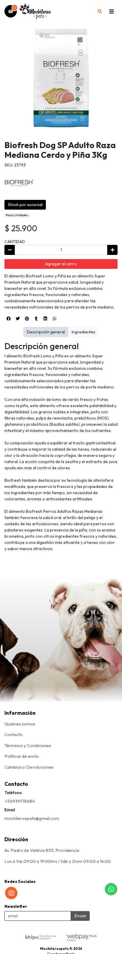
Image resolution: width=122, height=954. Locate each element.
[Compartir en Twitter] (18, 318)
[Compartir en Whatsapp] (54, 318)
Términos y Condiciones (27, 745)
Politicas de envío (21, 756)
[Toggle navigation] (111, 11)
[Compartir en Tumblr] (36, 318)
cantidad (14, 241)
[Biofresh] (19, 182)
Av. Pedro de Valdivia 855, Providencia (41, 850)
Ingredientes (83, 332)
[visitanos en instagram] (11, 893)
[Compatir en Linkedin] (45, 318)
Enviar (80, 915)
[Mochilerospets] (55, 11)
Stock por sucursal (25, 204)
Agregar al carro (61, 263)
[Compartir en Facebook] (8, 318)
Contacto (13, 734)
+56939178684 (19, 801)
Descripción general (46, 332)
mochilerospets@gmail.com (31, 818)
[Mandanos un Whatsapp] (111, 889)
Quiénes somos (19, 724)
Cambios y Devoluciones (29, 767)
